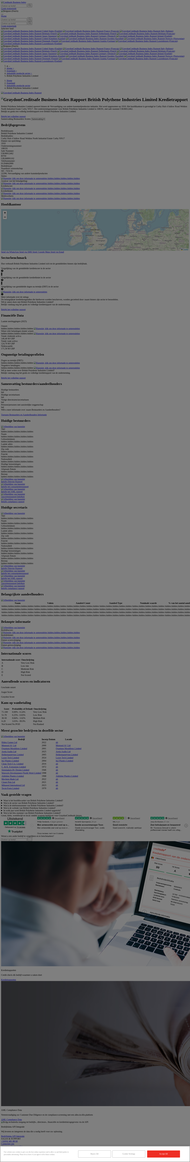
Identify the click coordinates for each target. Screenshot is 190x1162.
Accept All (163, 1154)
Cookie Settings (128, 1154)
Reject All (94, 1154)
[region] (95, 1154)
